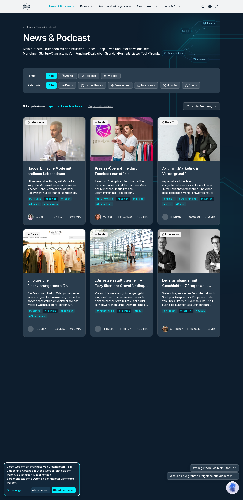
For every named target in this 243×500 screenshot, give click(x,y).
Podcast (90, 75)
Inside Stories (94, 85)
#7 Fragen (35, 198)
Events (84, 6)
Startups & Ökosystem (113, 6)
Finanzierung (145, 6)
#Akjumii (169, 198)
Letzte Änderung (201, 106)
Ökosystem (122, 85)
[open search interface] (203, 6)
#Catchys (34, 310)
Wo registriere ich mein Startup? (214, 468)
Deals (69, 85)
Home (29, 27)
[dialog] (42, 479)
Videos (112, 75)
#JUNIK (200, 310)
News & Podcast (60, 6)
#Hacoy (65, 198)
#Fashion (51, 198)
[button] (232, 487)
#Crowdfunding (187, 198)
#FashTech (67, 310)
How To (172, 85)
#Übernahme (103, 204)
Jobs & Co (170, 6)
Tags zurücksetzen (100, 106)
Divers (193, 85)
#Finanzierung (37, 316)
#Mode (168, 204)
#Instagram (51, 204)
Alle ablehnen (40, 490)
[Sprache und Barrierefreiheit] (210, 6)
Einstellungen (15, 490)
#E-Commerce (104, 198)
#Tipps (180, 204)
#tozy (137, 310)
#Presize (138, 198)
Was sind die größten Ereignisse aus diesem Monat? (204, 476)
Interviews (148, 85)
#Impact (34, 204)
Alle (51, 75)
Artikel (69, 75)
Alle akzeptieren (63, 490)
